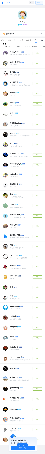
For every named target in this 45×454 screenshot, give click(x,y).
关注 (37, 53)
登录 (38, 3)
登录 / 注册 (22, 448)
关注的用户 (7, 46)
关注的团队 (17, 46)
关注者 (26, 46)
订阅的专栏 (35, 46)
